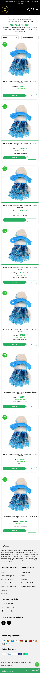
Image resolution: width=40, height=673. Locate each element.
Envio (23, 576)
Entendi (35, 670)
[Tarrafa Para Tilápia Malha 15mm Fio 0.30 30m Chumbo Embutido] (32, 468)
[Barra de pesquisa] (28, 9)
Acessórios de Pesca (7, 583)
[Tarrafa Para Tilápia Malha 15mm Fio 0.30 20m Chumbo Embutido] (32, 220)
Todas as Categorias (7, 576)
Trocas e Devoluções (27, 583)
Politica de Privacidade (28, 586)
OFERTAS (4, 594)
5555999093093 (9, 604)
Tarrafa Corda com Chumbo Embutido (19, 19)
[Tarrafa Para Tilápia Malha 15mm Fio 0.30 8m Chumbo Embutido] (32, 406)
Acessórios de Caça (7, 579)
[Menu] (37, 9)
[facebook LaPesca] (9, 623)
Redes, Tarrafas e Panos (8, 586)
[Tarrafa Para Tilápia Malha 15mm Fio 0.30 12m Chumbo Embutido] (32, 344)
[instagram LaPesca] (3, 623)
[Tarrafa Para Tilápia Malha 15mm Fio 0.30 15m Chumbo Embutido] (32, 282)
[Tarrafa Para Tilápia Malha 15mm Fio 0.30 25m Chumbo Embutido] (32, 158)
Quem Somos (25, 572)
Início (6, 18)
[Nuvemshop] (7, 665)
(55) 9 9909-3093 (9, 607)
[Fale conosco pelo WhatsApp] (37, 664)
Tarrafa (31, 18)
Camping (4, 590)
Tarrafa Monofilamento (14, 21)
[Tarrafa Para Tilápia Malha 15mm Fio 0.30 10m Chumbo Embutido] (32, 95)
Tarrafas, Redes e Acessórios (18, 18)
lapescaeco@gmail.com (11, 611)
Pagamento (24, 579)
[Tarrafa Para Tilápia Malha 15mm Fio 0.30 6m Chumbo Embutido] (32, 530)
